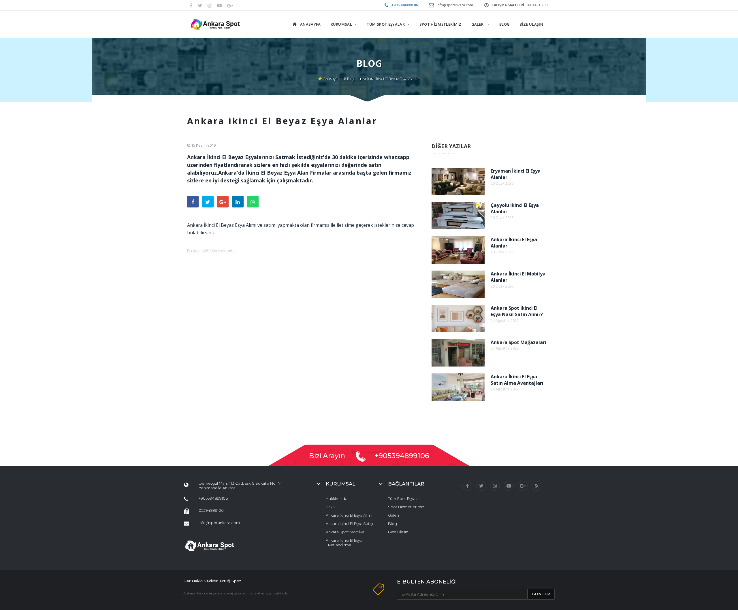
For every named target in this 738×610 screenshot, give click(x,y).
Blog (350, 78)
